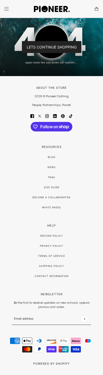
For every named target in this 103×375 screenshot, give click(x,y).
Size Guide (51, 187)
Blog (51, 157)
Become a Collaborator (51, 197)
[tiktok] (71, 116)
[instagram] (47, 116)
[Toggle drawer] (6, 9)
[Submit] (84, 318)
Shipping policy (51, 265)
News (52, 167)
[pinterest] (63, 116)
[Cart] (96, 9)
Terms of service (51, 255)
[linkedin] (55, 116)
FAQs (51, 177)
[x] (39, 116)
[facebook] (32, 116)
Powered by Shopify (51, 363)
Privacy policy (51, 245)
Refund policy (51, 235)
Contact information (52, 276)
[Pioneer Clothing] (51, 9)
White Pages (51, 207)
